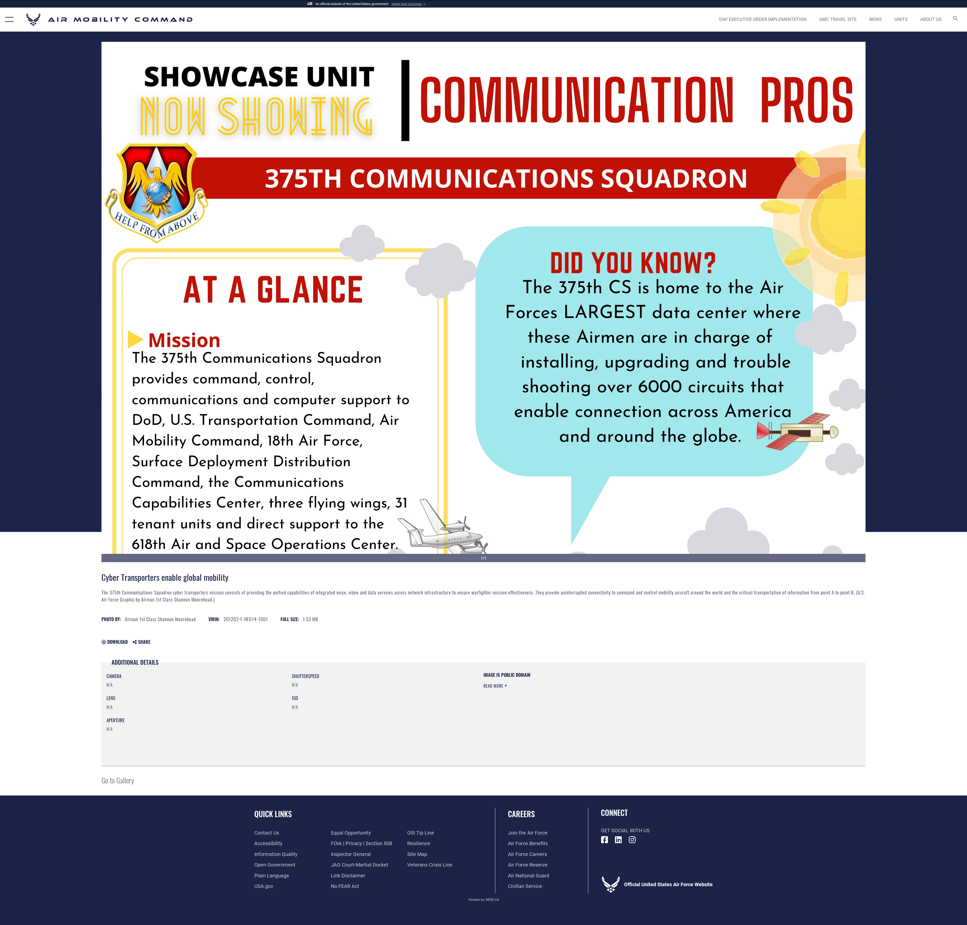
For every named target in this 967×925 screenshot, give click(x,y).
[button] (409, 4)
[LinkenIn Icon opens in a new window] (618, 840)
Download (117, 642)
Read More (494, 686)
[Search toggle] (955, 19)
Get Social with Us (625, 830)
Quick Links (273, 813)
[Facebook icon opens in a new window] (604, 840)
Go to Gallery (117, 780)
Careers (521, 813)
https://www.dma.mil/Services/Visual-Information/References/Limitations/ (643, 703)
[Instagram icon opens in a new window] (632, 840)
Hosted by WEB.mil (483, 900)
